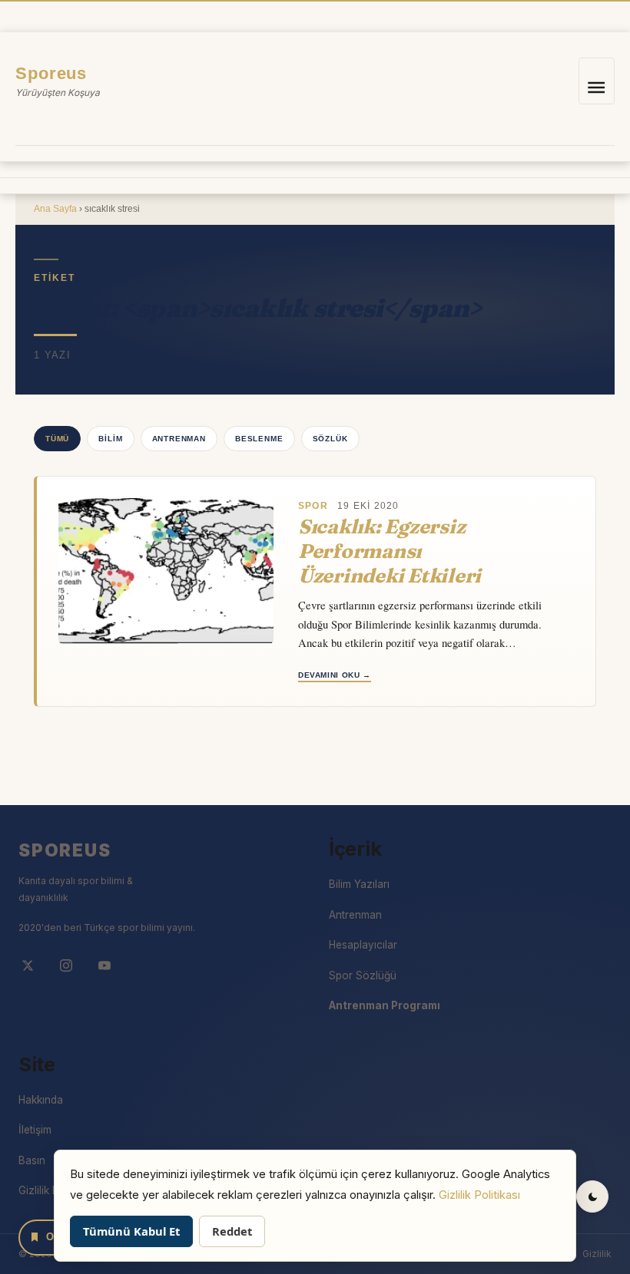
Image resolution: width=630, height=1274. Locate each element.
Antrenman (179, 438)
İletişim (34, 1130)
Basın (31, 1160)
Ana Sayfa (55, 208)
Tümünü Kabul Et (131, 1231)
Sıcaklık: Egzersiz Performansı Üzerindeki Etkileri (389, 551)
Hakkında (40, 1100)
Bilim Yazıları (359, 884)
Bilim (110, 438)
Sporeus (51, 73)
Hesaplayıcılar (363, 945)
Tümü (57, 438)
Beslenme (259, 438)
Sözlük (330, 438)
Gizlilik (597, 1253)
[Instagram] (66, 965)
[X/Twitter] (28, 965)
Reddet (232, 1231)
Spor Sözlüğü (362, 975)
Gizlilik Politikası (479, 1195)
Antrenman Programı (384, 1005)
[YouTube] (104, 965)
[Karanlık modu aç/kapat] (592, 1196)
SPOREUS (64, 850)
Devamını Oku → (334, 675)
